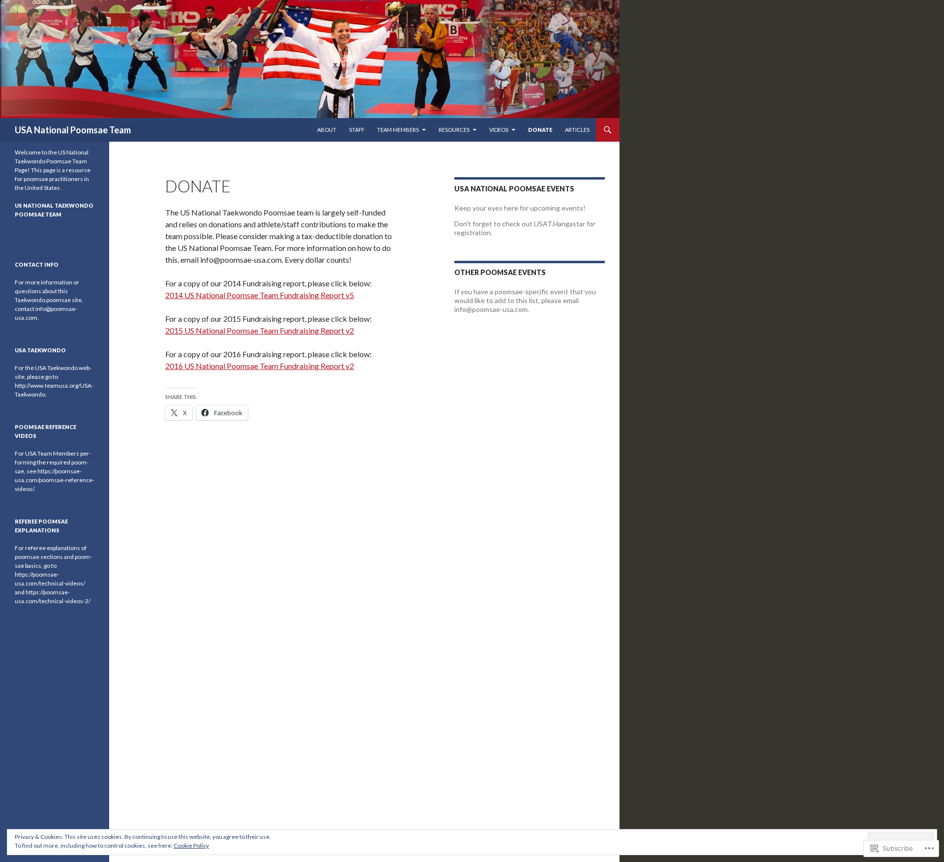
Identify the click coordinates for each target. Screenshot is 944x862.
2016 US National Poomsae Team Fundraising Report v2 (259, 365)
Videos (498, 129)
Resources (454, 129)
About (326, 129)
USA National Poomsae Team (73, 129)
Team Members (398, 129)
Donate (540, 129)
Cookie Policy (191, 845)
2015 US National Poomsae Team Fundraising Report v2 (259, 330)
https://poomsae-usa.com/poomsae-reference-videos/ (54, 480)
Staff (356, 129)
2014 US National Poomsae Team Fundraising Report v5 (259, 295)
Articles (577, 129)
